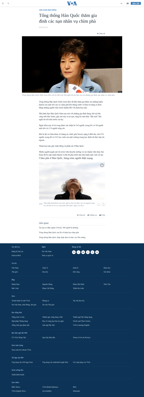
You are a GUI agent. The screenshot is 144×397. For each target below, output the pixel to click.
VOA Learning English (81, 325)
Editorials (76, 391)
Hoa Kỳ (45, 272)
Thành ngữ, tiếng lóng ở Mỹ (52, 317)
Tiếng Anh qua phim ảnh (20, 325)
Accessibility (47, 391)
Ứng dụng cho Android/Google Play (55, 362)
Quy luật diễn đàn (48, 337)
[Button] (101, 33)
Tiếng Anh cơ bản (18, 317)
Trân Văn (107, 284)
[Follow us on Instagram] (88, 252)
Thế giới (15, 272)
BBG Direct (16, 387)
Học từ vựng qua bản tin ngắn (53, 321)
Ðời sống (76, 272)
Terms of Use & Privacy (81, 337)
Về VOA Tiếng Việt (19, 337)
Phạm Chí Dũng (48, 288)
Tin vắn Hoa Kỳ (78, 301)
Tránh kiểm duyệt (18, 375)
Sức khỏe (107, 272)
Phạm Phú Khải (78, 284)
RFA (74, 387)
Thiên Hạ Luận (78, 288)
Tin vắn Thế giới (48, 305)
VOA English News (19, 391)
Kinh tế (75, 268)
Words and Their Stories (81, 321)
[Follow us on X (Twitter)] (78, 252)
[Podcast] (92, 252)
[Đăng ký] (97, 252)
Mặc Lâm (15, 288)
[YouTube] (128, 3)
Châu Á (45, 268)
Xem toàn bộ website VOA (21, 350)
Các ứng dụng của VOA (81, 362)
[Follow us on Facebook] (74, 252)
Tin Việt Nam (47, 251)
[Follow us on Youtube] (83, 252)
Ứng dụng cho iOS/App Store (22, 362)
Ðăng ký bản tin (17, 251)
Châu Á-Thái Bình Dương (47, 10)
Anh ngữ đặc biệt (48, 325)
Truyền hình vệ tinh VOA (21, 301)
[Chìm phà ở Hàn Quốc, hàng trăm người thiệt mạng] (72, 181)
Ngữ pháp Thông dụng (20, 321)
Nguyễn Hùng (47, 284)
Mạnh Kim (15, 284)
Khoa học (107, 268)
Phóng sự (45, 301)
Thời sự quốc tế (47, 255)
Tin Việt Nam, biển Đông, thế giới (24, 305)
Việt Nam (15, 268)
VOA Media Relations (50, 387)
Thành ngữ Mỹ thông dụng (82, 317)
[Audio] (122, 3)
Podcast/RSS (16, 255)
